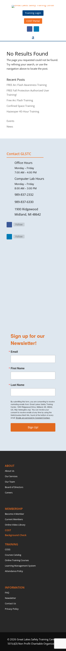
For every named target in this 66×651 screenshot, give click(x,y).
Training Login (33, 13)
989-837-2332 (24, 195)
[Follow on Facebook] (29, 29)
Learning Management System (20, 565)
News (10, 126)
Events (10, 121)
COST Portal (33, 21)
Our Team (10, 481)
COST (8, 530)
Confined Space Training (21, 106)
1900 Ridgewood (26, 209)
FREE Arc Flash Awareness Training (27, 85)
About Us (9, 470)
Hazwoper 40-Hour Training (23, 111)
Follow (19, 224)
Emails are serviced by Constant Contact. (33, 417)
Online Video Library (15, 524)
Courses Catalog (13, 554)
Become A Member (14, 513)
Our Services (11, 476)
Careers (9, 492)
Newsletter (10, 598)
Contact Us (10, 603)
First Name (18, 368)
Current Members (14, 519)
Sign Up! (33, 427)
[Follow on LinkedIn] (36, 29)
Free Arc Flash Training (20, 100)
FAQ (7, 592)
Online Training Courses (17, 560)
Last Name (17, 384)
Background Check (15, 535)
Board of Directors (14, 487)
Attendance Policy (14, 571)
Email (14, 351)
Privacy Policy (12, 608)
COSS (7, 549)
